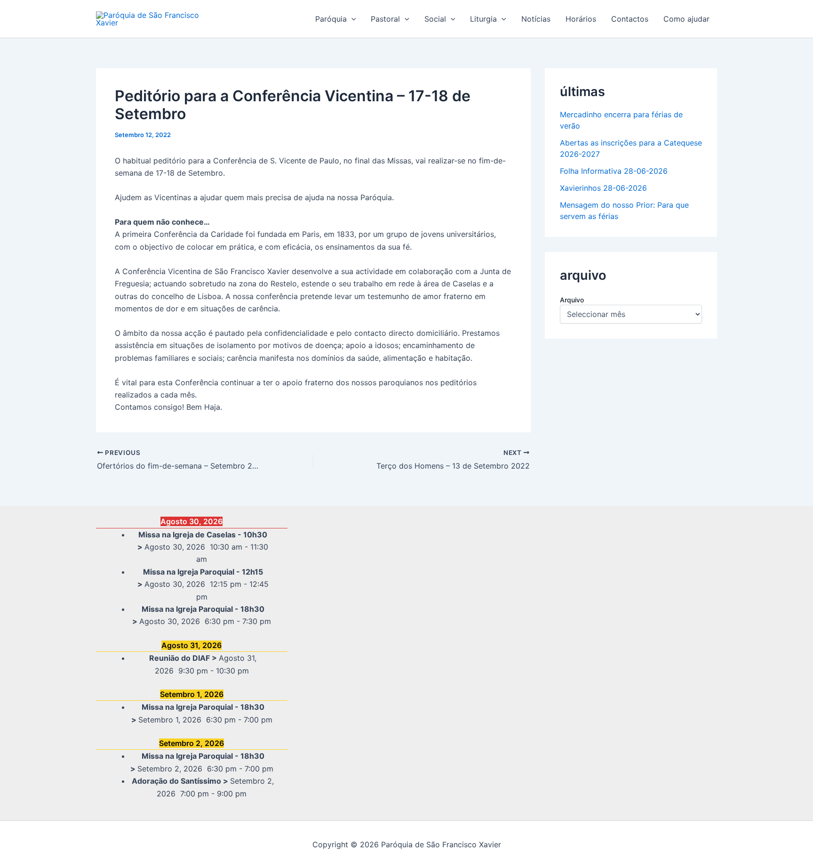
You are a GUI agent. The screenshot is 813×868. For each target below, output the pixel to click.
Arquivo (572, 300)
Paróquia (331, 19)
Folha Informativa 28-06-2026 (614, 171)
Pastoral (385, 19)
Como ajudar (686, 19)
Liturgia (483, 19)
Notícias (535, 19)
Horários (581, 19)
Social (435, 19)
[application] (351, 19)
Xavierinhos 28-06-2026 (603, 188)
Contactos (629, 19)
